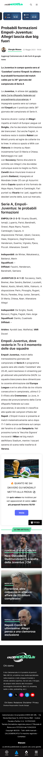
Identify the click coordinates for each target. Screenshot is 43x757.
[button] (31, 4)
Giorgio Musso (14, 49)
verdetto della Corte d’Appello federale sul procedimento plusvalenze (19, 95)
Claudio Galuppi (24, 705)
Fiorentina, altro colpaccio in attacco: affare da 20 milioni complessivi (18, 593)
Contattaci (21, 737)
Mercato (31, 550)
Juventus (21, 550)
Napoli (8, 620)
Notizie (16, 620)
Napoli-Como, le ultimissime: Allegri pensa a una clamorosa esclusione (20, 629)
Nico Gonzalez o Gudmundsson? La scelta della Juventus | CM (21, 559)
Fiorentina (10, 550)
